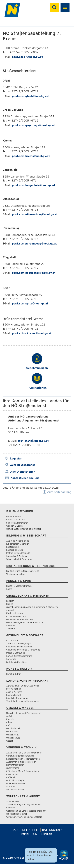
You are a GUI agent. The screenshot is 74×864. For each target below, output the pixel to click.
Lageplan (16, 458)
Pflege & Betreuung (15, 652)
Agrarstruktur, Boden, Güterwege (22, 685)
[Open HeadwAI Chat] (64, 854)
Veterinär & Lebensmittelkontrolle (22, 701)
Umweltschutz (13, 737)
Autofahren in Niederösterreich (21, 761)
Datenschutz (52, 830)
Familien (10, 601)
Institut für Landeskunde (18, 553)
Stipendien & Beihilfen (16, 556)
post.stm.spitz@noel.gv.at (30, 303)
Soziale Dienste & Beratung (19, 656)
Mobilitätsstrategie (15, 780)
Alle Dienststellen (22, 471)
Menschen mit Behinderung (19, 619)
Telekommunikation (15, 574)
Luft (8, 725)
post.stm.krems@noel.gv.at (31, 156)
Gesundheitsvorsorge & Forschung (23, 649)
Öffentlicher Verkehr (16, 783)
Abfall (9, 716)
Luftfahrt (10, 777)
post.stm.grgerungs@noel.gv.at (33, 125)
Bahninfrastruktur (15, 765)
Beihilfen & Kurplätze (16, 662)
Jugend (10, 610)
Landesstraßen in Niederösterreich (23, 758)
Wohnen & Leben (14, 525)
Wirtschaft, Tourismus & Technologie (24, 817)
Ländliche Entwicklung (17, 698)
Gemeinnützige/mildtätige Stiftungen (23, 529)
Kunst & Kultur (13, 674)
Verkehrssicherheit (15, 789)
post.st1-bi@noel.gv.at (33, 440)
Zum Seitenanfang (58, 492)
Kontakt (47, 834)
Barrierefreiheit (25, 830)
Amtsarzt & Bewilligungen (18, 643)
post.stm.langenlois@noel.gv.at (33, 185)
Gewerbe (10, 807)
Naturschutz (12, 731)
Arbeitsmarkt (12, 801)
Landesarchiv (12, 547)
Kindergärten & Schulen (17, 543)
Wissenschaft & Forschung (19, 559)
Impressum (29, 834)
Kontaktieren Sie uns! (25, 478)
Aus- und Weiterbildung (17, 540)
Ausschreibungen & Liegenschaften (23, 804)
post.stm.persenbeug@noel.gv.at (34, 243)
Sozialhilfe (11, 659)
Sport (9, 589)
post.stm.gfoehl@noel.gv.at (31, 96)
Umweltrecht (12, 734)
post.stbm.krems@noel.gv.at (31, 333)
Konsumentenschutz (16, 616)
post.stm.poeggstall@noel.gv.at (34, 272)
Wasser (9, 740)
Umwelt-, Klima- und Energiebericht (23, 713)
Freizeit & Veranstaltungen (19, 586)
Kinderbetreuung (14, 613)
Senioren (10, 625)
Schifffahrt (11, 786)
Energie (10, 719)
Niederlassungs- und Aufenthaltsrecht (24, 622)
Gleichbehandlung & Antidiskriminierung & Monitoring (32, 607)
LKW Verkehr (12, 774)
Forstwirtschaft (13, 688)
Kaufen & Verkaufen (15, 519)
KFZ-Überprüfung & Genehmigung (23, 771)
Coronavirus (12, 640)
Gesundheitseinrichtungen (19, 646)
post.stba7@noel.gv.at (27, 57)
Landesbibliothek (14, 550)
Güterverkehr (12, 768)
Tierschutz (11, 628)
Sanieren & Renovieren (17, 522)
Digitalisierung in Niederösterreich (22, 571)
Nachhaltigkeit (13, 728)
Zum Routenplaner (22, 464)
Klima (9, 722)
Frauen (9, 604)
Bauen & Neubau (14, 516)
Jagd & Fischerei (14, 692)
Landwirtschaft (13, 695)
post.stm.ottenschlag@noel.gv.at (34, 214)
